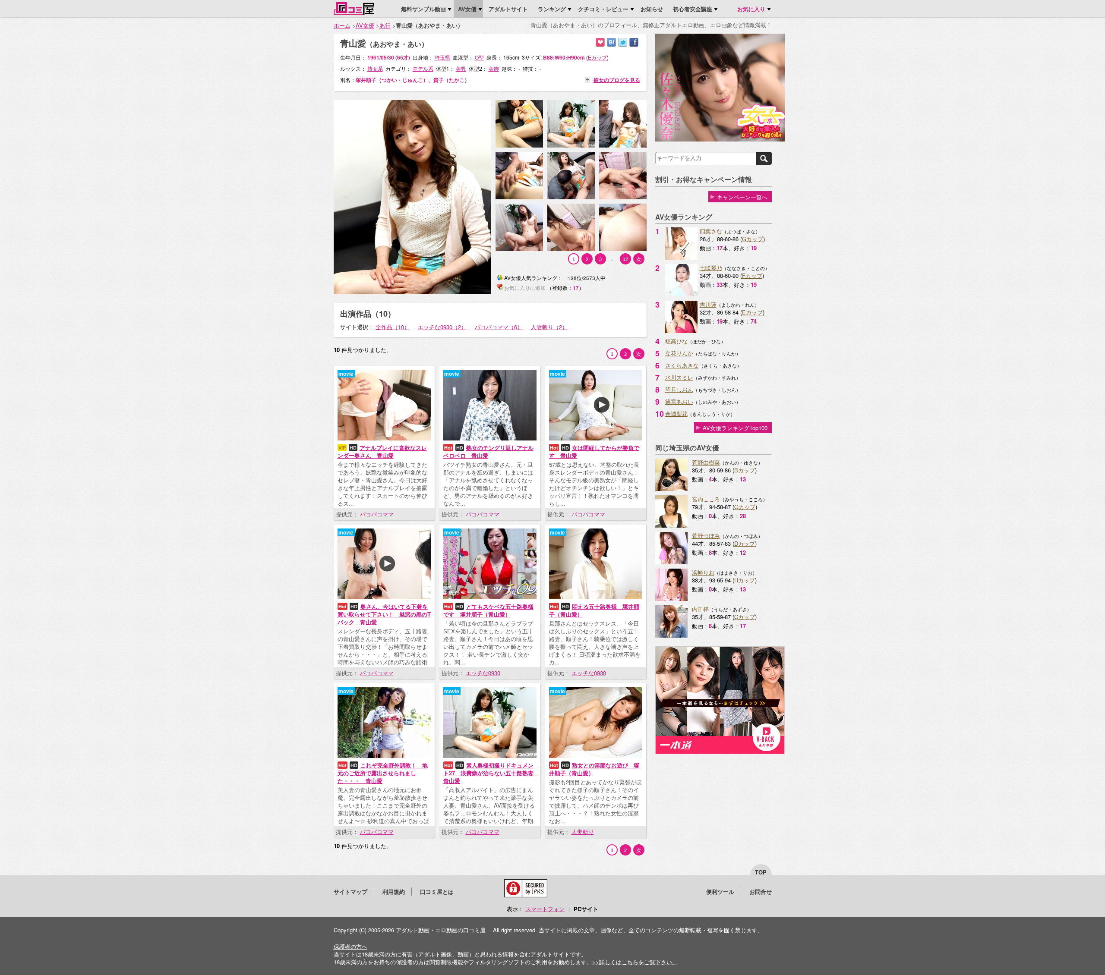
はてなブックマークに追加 (611, 42)
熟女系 (375, 68)
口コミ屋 (354, 8)
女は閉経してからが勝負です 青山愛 (594, 451)
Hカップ (744, 580)
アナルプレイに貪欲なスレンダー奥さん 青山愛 (382, 451)
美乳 (461, 68)
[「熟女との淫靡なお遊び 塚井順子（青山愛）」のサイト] (595, 756)
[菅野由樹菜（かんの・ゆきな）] (671, 488)
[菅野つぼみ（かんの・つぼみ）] (671, 562)
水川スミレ (679, 377)
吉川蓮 (708, 304)
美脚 (494, 68)
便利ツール (720, 891)
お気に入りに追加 (600, 42)
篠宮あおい (679, 401)
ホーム (342, 25)
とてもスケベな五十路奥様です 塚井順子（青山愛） (488, 610)
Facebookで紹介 (634, 42)
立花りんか (679, 353)
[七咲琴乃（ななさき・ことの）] (681, 294)
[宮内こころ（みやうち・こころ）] (671, 525)
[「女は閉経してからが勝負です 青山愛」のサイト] (595, 438)
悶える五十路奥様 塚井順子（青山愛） (594, 610)
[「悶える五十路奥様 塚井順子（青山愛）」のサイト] (595, 597)
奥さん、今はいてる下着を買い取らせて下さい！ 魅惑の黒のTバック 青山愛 (384, 614)
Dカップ (744, 543)
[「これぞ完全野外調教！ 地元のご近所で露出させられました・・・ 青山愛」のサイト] (384, 756)
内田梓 (700, 609)
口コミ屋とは (437, 891)
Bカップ (744, 470)
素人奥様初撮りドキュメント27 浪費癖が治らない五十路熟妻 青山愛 (491, 773)
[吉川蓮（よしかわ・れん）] (681, 331)
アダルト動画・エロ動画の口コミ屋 (441, 930)
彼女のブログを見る (617, 79)
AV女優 (365, 25)
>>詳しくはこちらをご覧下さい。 (635, 962)
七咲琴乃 (711, 268)
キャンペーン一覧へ (742, 197)
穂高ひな (676, 341)
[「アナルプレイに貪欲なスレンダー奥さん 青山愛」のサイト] (384, 438)
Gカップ (752, 239)
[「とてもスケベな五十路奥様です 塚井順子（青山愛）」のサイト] (490, 597)
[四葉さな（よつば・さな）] (681, 257)
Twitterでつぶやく (623, 42)
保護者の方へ (350, 946)
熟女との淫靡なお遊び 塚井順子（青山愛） (594, 769)
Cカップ (744, 617)
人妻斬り (582, 831)
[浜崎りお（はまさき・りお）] (671, 598)
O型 (479, 57)
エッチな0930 (483, 673)
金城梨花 (676, 413)
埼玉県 (442, 57)
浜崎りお (703, 572)
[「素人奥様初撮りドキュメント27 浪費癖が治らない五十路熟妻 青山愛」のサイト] (490, 756)
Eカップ (752, 312)
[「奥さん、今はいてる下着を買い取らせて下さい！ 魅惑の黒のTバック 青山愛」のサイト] (384, 597)
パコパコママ (377, 514)
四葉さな (711, 231)
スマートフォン (545, 909)
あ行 (385, 25)
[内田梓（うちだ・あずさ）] (671, 635)
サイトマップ (350, 891)
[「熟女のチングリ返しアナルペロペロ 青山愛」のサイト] (490, 438)
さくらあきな (682, 365)
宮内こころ (706, 499)
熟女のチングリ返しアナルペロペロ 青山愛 (488, 451)
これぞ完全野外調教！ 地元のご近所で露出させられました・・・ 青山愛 (383, 773)
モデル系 (423, 68)
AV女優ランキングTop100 (735, 428)
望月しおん (679, 389)
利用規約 (393, 891)
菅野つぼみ (706, 536)
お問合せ (760, 891)
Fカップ (752, 275)
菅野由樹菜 (706, 462)
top (761, 872)
